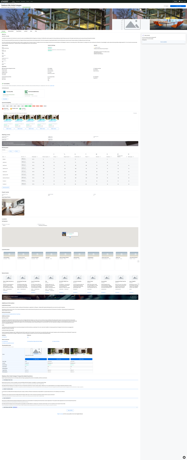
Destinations (23, 1)
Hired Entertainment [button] (9, 289)
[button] (56, 19)
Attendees (3, 149)
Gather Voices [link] (90, 281)
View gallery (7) (183, 28)
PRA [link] (46, 281)
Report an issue (60, 413)
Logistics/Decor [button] (5, 290)
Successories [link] (104, 281)
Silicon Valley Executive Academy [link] (8, 281)
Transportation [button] (47, 290)
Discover (27, 1)
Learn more (52, 85)
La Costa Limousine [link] (77, 281)
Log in (185, 1)
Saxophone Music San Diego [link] (120, 281)
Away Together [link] (132, 281)
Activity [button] (4, 289)
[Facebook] (28, 337)
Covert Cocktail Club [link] (35, 281)
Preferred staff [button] (33, 290)
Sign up (182, 1)
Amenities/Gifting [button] (37, 289)
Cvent (1, 3)
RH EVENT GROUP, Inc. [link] (63, 281)
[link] (8, 277)
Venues (13, 1)
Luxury (32, 1)
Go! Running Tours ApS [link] (21, 281)
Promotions (18, 1)
